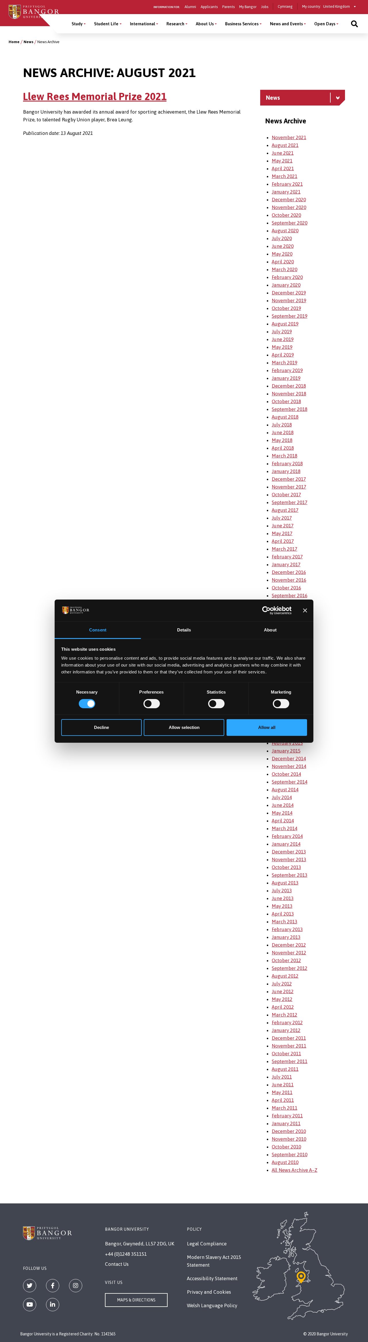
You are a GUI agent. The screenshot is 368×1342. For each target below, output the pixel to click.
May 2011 (282, 1092)
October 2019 (286, 308)
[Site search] (354, 23)
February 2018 (287, 463)
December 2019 (289, 293)
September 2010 (289, 1154)
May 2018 (282, 440)
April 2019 (283, 355)
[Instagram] (75, 1285)
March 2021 (284, 176)
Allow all (266, 727)
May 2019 (282, 347)
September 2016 (289, 595)
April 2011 (283, 1100)
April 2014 (283, 821)
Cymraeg (285, 6)
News (28, 42)
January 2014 (286, 844)
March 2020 (284, 269)
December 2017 (289, 479)
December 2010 (289, 1131)
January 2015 (286, 751)
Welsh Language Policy (212, 1305)
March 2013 (284, 921)
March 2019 (284, 362)
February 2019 (287, 370)
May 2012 (282, 999)
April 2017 (283, 541)
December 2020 (289, 199)
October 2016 (286, 588)
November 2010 (289, 1139)
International (142, 23)
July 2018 (282, 425)
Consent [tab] (97, 629)
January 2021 (286, 192)
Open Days (324, 23)
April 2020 (283, 262)
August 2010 (285, 1162)
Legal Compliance (207, 1244)
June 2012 (283, 991)
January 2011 (286, 1123)
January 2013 (286, 937)
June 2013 (283, 898)
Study (77, 23)
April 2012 (283, 1007)
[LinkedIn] (52, 1304)
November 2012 (289, 953)
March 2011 (284, 1108)
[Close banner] (305, 610)
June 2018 (283, 432)
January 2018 (286, 471)
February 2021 (287, 184)
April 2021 (283, 168)
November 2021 (289, 137)
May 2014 (282, 813)
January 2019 (286, 378)
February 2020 (287, 277)
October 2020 (286, 215)
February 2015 (287, 743)
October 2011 (286, 1053)
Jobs (264, 7)
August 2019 (285, 324)
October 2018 (286, 401)
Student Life (106, 23)
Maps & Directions (136, 1300)
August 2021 (285, 145)
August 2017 (285, 510)
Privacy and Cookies (209, 1292)
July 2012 (282, 984)
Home (14, 42)
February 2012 (287, 1022)
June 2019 (283, 339)
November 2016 (289, 580)
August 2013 (285, 883)
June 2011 (283, 1085)
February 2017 (287, 557)
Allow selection (184, 727)
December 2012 (289, 945)
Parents (228, 7)
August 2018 (285, 417)
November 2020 (289, 207)
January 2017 (286, 564)
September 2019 (289, 316)
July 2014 (282, 797)
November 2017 (289, 487)
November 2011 (289, 1046)
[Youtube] (29, 1304)
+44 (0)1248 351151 (126, 1254)
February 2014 (287, 836)
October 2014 (286, 774)
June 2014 (283, 805)
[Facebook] (52, 1285)
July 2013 (282, 890)
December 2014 (289, 758)
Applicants (209, 7)
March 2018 (284, 456)
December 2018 (289, 386)
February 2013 (287, 929)
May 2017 (282, 533)
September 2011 (289, 1061)
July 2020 (282, 238)
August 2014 (285, 789)
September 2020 (289, 223)
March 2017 (284, 549)
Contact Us (117, 1264)
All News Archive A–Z (294, 1170)
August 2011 (285, 1069)
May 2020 (282, 254)
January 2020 (286, 285)
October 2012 (286, 960)
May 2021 (282, 161)
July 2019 (282, 331)
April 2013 (283, 914)
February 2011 (287, 1116)
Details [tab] (184, 629)
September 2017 (289, 502)
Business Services (241, 23)
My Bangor (247, 7)
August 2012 (285, 976)
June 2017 (283, 526)
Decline (101, 727)
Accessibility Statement (212, 1278)
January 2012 (286, 1030)
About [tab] (270, 629)
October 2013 (286, 867)
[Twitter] (29, 1285)
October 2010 (286, 1147)
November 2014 (289, 766)
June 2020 (283, 246)
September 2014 (289, 782)
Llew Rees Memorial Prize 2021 (94, 96)
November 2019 (289, 300)
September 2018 (289, 409)
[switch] (151, 703)
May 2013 (282, 906)
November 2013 (289, 859)
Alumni (190, 7)
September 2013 (289, 875)
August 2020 (285, 230)
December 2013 (289, 852)
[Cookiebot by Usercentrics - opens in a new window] (266, 610)
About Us (205, 23)
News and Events (286, 23)
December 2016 (289, 572)
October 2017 (286, 494)
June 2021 (283, 153)
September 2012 (289, 968)
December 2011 (289, 1038)
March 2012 (284, 1015)
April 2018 (283, 448)
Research (175, 23)
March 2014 (284, 828)
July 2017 (282, 518)
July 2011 (282, 1077)
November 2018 (289, 394)
